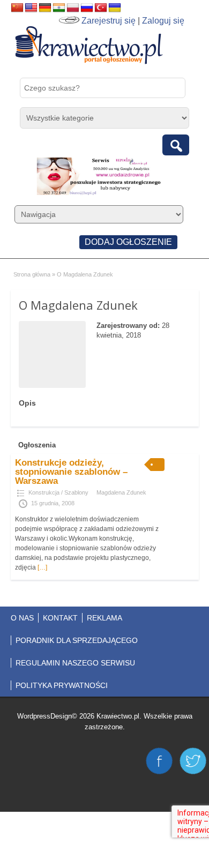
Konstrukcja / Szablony (58, 492)
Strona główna (31, 274)
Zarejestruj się (108, 20)
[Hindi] (59, 8)
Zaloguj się (163, 20)
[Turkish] (100, 8)
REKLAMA (104, 618)
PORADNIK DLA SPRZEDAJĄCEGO (77, 640)
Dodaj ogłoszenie (128, 241)
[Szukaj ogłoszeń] (175, 144)
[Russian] (86, 8)
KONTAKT (60, 618)
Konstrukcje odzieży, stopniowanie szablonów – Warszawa (71, 472)
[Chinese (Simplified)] (17, 8)
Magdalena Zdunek (121, 492)
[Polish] (72, 8)
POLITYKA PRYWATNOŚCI (62, 685)
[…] (42, 567)
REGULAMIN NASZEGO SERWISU (75, 663)
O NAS (22, 618)
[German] (45, 8)
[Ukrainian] (114, 8)
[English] (31, 8)
